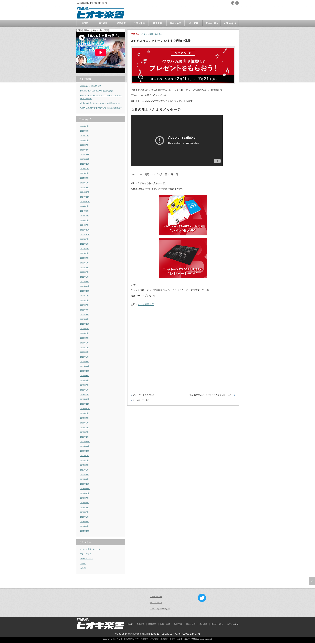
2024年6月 (84, 220)
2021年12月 (85, 286)
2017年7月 (84, 465)
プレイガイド (85, 554)
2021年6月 (84, 305)
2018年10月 (85, 409)
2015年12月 (85, 531)
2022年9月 (84, 263)
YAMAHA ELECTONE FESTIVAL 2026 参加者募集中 (101, 108)
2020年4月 (84, 352)
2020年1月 (84, 361)
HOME (85, 23)
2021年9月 (84, 296)
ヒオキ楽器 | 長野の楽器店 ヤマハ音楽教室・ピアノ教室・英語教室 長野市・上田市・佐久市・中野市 (155, 639)
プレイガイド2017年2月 (143, 395)
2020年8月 (84, 333)
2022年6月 (84, 272)
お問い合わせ (229, 23)
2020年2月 (84, 357)
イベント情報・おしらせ (152, 34)
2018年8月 (84, 413)
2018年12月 (85, 399)
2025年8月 (84, 173)
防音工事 (157, 23)
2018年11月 (85, 404)
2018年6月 (84, 423)
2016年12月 (85, 484)
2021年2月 (84, 314)
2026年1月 (84, 150)
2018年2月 (84, 432)
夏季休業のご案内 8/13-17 (90, 86)
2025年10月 (85, 164)
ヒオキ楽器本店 (146, 304)
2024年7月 (84, 216)
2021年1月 (84, 319)
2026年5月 (84, 136)
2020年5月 (84, 347)
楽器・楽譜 (139, 23)
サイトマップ (156, 603)
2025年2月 (84, 187)
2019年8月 (84, 376)
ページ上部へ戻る (312, 581)
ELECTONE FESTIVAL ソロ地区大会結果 (97, 91)
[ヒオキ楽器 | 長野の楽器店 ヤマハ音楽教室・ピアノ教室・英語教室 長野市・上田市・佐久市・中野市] (100, 18)
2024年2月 (84, 225)
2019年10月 (85, 371)
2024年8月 (84, 211)
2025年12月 (85, 154)
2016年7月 (84, 507)
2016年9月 (84, 498)
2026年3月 (84, 140)
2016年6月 (84, 512)
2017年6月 (84, 470)
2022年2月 (84, 277)
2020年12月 (85, 324)
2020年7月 (84, 338)
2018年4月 (84, 427)
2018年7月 (84, 418)
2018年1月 (84, 437)
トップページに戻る (141, 400)
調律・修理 (175, 23)
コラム (83, 563)
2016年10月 (85, 493)
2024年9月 (84, 206)
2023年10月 (85, 234)
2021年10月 (85, 291)
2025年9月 (84, 169)
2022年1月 (84, 281)
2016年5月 (84, 517)
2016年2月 (84, 526)
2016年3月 (84, 521)
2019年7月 (84, 380)
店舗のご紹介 (211, 23)
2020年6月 (84, 343)
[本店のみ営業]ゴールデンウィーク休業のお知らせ (100, 103)
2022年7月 (84, 267)
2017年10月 (85, 451)
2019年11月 (85, 366)
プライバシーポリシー (160, 609)
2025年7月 (84, 178)
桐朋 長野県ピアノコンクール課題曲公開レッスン (211, 395)
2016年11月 (85, 489)
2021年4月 (84, 310)
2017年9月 (84, 456)
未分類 (83, 568)
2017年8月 (84, 460)
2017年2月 (84, 474)
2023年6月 (84, 249)
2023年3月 (84, 258)
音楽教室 (103, 23)
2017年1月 (84, 479)
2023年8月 (84, 244)
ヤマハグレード (86, 559)
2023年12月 (85, 230)
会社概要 (193, 23)
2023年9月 (84, 239)
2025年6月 (84, 183)
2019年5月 (84, 390)
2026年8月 (84, 126)
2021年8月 (84, 300)
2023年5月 (84, 253)
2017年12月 (85, 441)
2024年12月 (85, 192)
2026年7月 (84, 131)
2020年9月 (84, 329)
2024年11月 (85, 197)
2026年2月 (84, 145)
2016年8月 (84, 503)
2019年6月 (84, 385)
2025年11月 (85, 159)
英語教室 (121, 23)
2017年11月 (85, 446)
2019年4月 (84, 394)
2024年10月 (85, 201)
